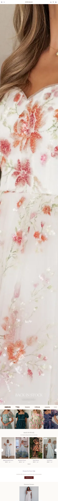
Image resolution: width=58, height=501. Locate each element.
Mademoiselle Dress (8, 460)
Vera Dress (49, 460)
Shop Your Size (29, 477)
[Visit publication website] (14, 407)
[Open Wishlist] (53, 2)
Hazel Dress (36, 460)
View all (29, 463)
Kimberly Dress (22, 460)
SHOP (29, 402)
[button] (1, 2)
